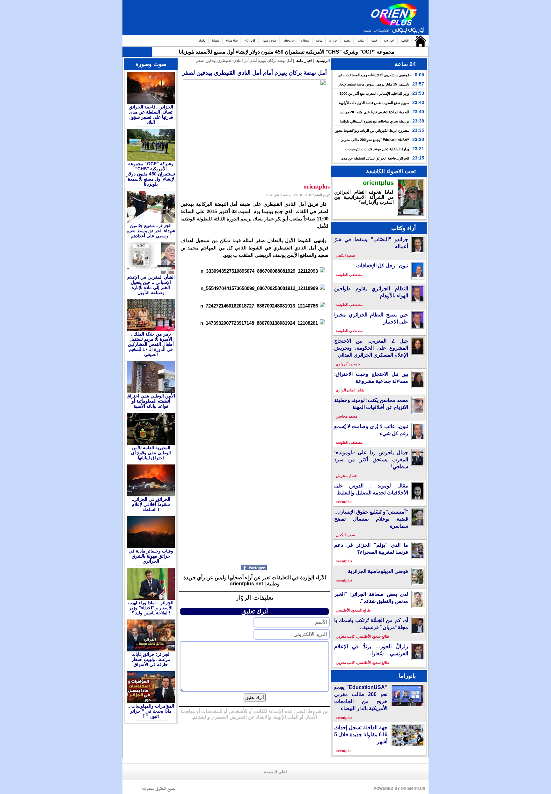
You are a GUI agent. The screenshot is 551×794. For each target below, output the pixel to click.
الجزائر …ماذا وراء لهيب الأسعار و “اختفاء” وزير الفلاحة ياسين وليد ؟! (150, 607)
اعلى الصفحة (275, 772)
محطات (305, 40)
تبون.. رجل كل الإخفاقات (382, 265)
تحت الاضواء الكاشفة (391, 171)
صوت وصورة (269, 40)
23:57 (418, 83)
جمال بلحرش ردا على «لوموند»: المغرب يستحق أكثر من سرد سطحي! (371, 459)
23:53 (418, 93)
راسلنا (202, 40)
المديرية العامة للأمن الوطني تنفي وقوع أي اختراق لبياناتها (151, 452)
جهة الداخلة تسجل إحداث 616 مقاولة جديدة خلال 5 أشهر (360, 734)
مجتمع (347, 40)
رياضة (319, 40)
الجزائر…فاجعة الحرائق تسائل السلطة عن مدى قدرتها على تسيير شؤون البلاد (151, 114)
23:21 (418, 148)
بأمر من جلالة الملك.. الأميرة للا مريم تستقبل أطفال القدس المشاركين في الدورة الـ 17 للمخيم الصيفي (151, 344)
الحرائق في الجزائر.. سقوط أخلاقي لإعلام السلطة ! (151, 504)
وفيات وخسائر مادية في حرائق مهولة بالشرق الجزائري (151, 556)
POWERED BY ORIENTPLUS (399, 788)
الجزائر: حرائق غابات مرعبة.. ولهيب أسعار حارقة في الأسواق (151, 659)
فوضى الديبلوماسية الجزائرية (378, 571)
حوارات (333, 40)
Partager (254, 567)
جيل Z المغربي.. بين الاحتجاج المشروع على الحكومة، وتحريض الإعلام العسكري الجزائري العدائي (371, 348)
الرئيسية (419, 41)
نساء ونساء (232, 40)
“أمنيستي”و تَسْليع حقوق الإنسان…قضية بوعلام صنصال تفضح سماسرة (371, 519)
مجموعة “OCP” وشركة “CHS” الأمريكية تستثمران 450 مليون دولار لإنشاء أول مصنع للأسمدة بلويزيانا (286, 52)
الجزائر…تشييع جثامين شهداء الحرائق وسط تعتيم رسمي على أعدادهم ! (151, 230)
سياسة (360, 40)
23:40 (418, 111)
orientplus (378, 182)
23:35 (418, 130)
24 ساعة (405, 64)
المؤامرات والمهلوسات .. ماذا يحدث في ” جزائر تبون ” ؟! (151, 711)
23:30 (418, 139)
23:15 (418, 157)
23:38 (418, 120)
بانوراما (215, 40)
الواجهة (404, 40)
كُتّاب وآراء (250, 40)
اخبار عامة (389, 40)
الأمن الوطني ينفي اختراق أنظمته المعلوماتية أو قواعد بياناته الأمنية (151, 401)
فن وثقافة (288, 40)
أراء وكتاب (403, 228)
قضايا (374, 40)
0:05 (419, 74)
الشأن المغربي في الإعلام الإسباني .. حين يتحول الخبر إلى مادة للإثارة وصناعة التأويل (151, 285)
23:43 (418, 102)
